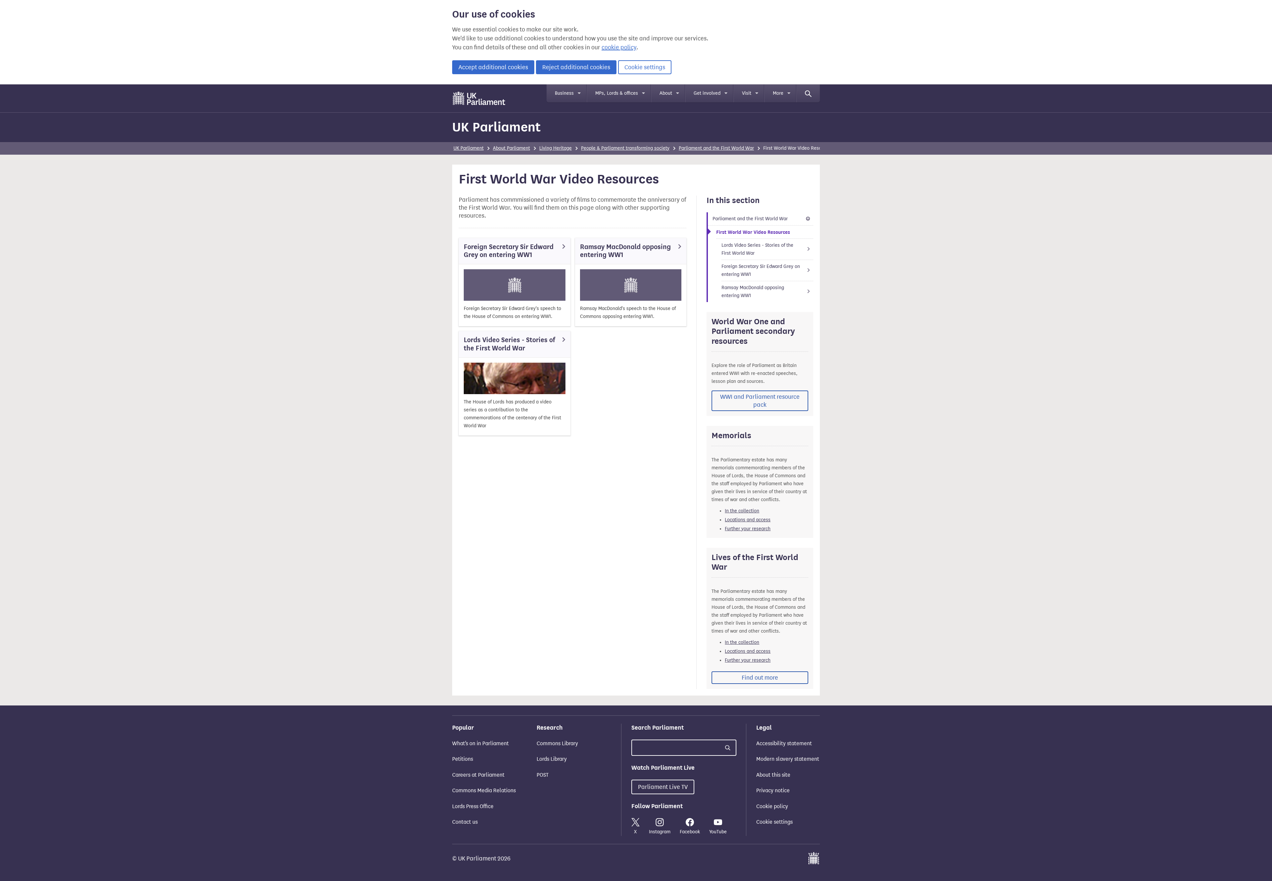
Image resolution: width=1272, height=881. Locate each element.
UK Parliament (496, 127)
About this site (773, 775)
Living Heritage (555, 148)
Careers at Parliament (478, 775)
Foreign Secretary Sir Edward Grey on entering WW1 (509, 251)
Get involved (707, 93)
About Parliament (511, 148)
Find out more (760, 677)
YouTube (718, 832)
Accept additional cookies (493, 67)
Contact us (465, 822)
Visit (746, 93)
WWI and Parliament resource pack (760, 400)
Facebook (690, 832)
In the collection (742, 511)
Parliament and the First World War (716, 148)
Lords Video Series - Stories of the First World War (509, 344)
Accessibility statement (784, 743)
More (778, 93)
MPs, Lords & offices (616, 93)
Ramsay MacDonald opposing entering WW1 (625, 251)
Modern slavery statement (787, 759)
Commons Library (557, 743)
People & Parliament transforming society (625, 148)
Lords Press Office (473, 806)
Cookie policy (772, 806)
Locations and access (747, 520)
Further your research (747, 529)
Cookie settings (644, 67)
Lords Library (552, 759)
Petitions (462, 759)
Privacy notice (773, 790)
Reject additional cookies (576, 67)
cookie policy (619, 47)
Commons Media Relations (484, 790)
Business (564, 93)
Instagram (659, 832)
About (666, 93)
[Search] (808, 93)
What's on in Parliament (480, 743)
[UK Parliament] (479, 98)
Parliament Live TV (663, 787)
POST (543, 775)
